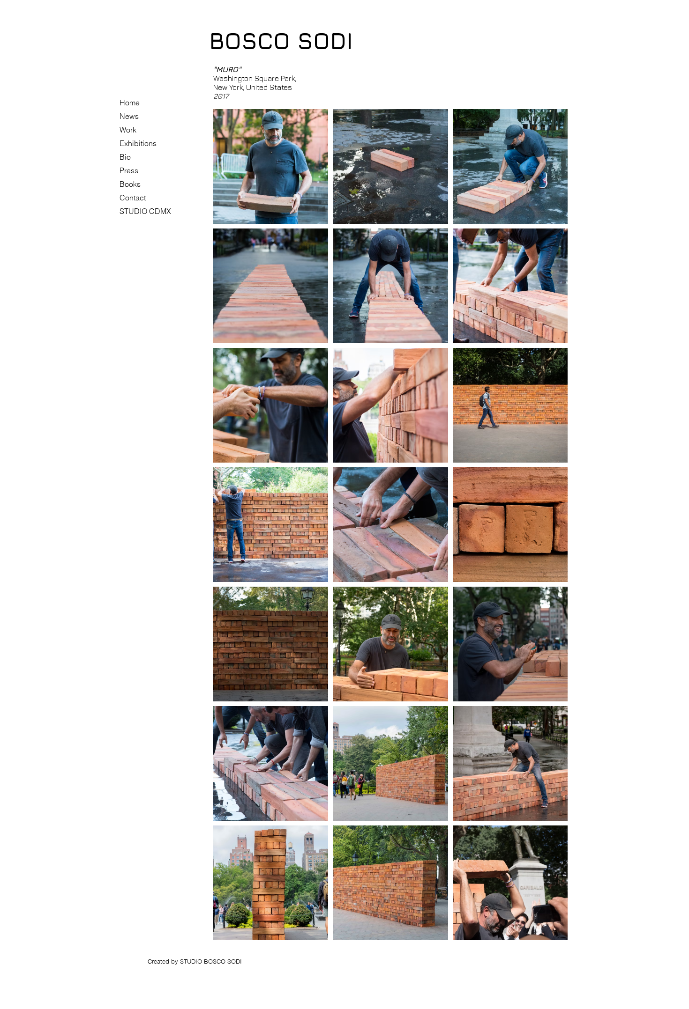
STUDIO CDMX (145, 211)
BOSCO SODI (281, 40)
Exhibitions (138, 143)
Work (128, 129)
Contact (133, 197)
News (129, 116)
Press (129, 170)
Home (130, 102)
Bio (125, 157)
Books (130, 184)
